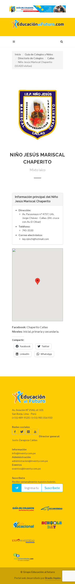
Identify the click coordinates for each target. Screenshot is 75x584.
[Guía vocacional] (23, 525)
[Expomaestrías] (23, 541)
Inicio (18, 54)
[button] (37, 114)
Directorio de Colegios (31, 58)
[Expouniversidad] (51, 509)
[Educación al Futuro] (37, 397)
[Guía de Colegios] (23, 509)
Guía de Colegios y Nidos (39, 54)
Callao (50, 58)
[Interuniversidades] (23, 557)
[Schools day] (51, 525)
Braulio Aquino (53, 578)
